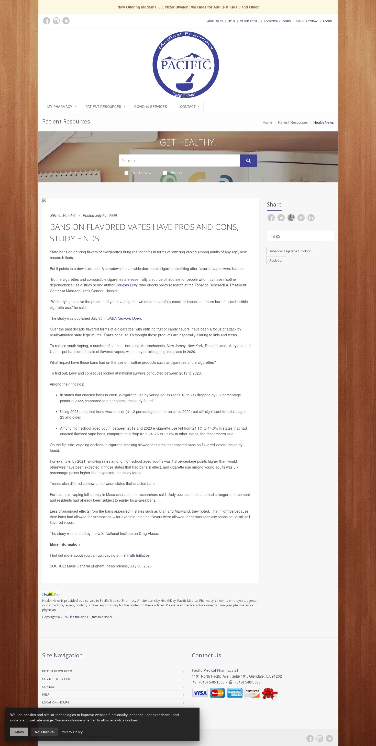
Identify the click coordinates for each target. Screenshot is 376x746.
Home (267, 122)
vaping (191, 251)
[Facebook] (310, 738)
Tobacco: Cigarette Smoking (290, 250)
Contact (188, 106)
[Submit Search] (248, 160)
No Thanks (44, 732)
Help (231, 21)
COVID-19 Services (150, 106)
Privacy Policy (71, 732)
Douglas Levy (126, 284)
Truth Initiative (138, 555)
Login (327, 21)
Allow (19, 732)
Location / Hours (277, 21)
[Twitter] (329, 738)
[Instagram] (319, 738)
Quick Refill (249, 21)
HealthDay (76, 617)
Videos (176, 172)
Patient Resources (103, 106)
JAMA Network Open (124, 318)
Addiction (276, 260)
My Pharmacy (59, 106)
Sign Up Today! (307, 21)
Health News (142, 172)
